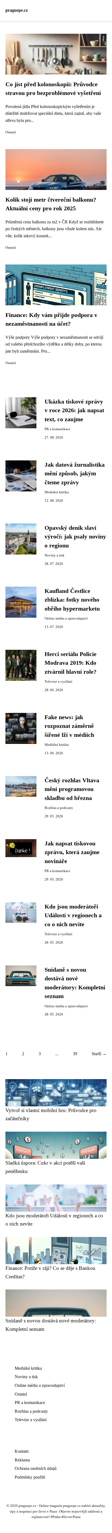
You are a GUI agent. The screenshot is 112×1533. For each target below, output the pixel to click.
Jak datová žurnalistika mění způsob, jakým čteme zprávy (75, 473)
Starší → (99, 1053)
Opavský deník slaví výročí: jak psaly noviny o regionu (75, 537)
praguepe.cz (16, 10)
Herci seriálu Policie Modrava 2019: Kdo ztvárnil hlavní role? (71, 663)
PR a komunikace (57, 429)
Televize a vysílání (58, 682)
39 (75, 1053)
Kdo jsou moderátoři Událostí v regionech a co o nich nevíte (73, 915)
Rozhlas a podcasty (59, 808)
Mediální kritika (57, 492)
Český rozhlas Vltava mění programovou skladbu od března (72, 789)
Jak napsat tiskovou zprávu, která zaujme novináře (72, 852)
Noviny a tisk (54, 555)
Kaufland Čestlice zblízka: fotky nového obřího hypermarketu (72, 600)
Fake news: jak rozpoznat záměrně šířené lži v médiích (69, 726)
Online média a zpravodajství (66, 618)
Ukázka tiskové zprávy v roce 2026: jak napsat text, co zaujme (74, 410)
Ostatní (10, 132)
